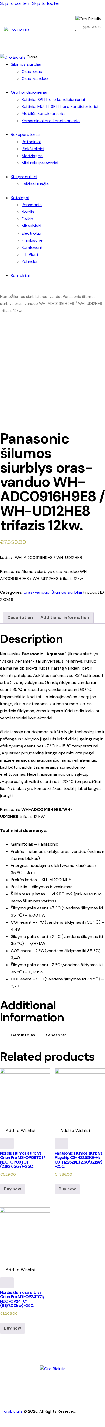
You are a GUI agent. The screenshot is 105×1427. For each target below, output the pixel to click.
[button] (18, 1130)
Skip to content (15, 3)
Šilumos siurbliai (25, 296)
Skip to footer (46, 3)
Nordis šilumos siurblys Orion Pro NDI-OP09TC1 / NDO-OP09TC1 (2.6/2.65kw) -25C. (22, 1159)
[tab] (20, 618)
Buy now (12, 1189)
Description (20, 617)
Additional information (64, 617)
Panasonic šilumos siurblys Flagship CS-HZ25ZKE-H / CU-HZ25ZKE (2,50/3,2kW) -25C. (79, 1159)
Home (5, 296)
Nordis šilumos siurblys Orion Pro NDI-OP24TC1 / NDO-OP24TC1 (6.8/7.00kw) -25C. (22, 1298)
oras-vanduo (51, 296)
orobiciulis (13, 1411)
